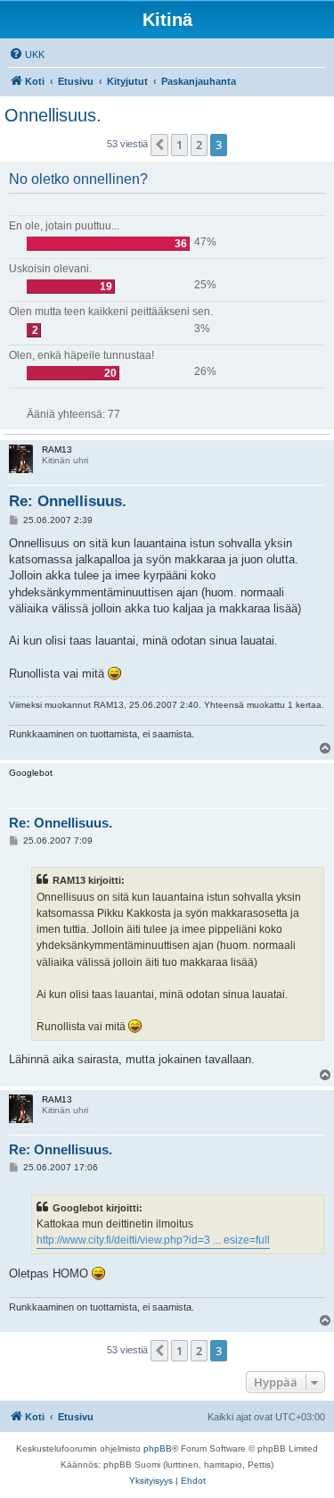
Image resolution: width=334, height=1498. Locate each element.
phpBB (157, 1448)
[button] (159, 144)
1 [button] (179, 145)
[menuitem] (27, 54)
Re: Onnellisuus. (67, 501)
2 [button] (199, 145)
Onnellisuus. (53, 115)
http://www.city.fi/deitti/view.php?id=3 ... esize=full (153, 1240)
